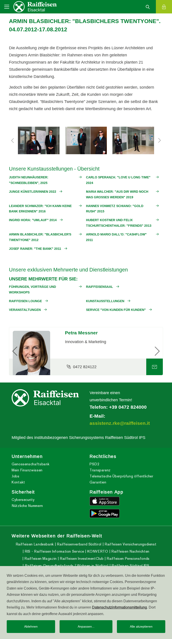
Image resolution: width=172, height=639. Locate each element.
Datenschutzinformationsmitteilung (119, 607)
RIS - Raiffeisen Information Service (54, 551)
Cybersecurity (23, 500)
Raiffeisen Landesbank (35, 544)
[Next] (151, 351)
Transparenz (100, 470)
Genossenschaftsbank (30, 464)
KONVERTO (97, 551)
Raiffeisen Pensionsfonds (128, 558)
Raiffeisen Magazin (40, 558)
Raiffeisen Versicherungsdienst (130, 544)
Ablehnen (31, 626)
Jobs (15, 476)
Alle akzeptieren (141, 626)
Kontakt (18, 482)
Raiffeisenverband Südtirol (78, 544)
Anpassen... (86, 626)
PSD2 (94, 464)
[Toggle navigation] (6, 6)
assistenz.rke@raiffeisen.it (120, 423)
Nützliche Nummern (27, 506)
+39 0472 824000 (128, 407)
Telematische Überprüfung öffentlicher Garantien (121, 479)
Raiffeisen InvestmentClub (81, 558)
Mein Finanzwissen (27, 470)
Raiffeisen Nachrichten (129, 551)
